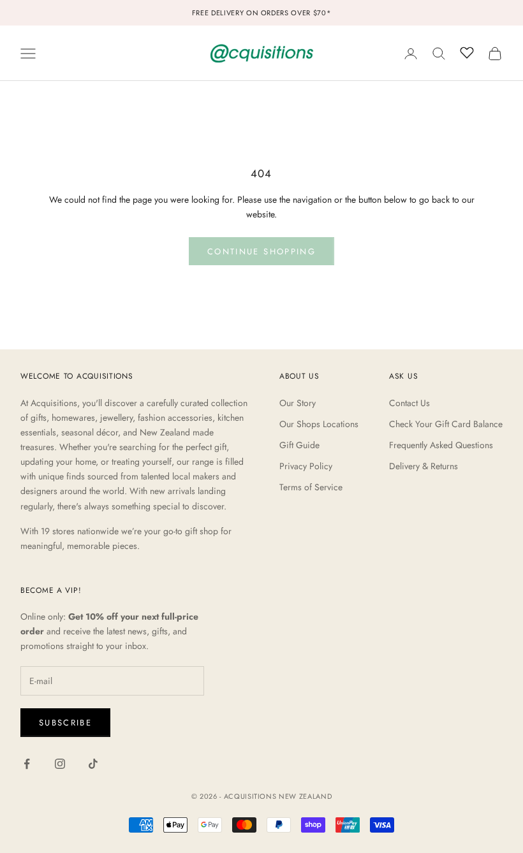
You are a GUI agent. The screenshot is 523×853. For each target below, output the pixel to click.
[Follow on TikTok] (93, 763)
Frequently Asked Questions (441, 445)
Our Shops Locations (318, 424)
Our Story (297, 403)
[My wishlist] (467, 51)
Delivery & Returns (423, 466)
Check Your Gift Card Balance (446, 424)
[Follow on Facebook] (26, 763)
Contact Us (409, 403)
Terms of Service (311, 487)
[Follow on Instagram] (60, 763)
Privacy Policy (305, 466)
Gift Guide (299, 445)
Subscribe (65, 723)
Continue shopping (261, 251)
